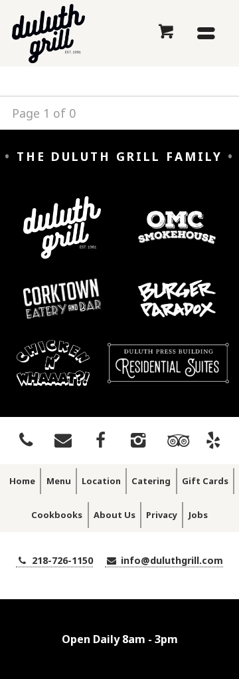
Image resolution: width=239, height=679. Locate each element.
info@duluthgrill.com (170, 560)
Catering (151, 481)
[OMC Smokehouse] (177, 237)
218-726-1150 (61, 560)
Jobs (198, 515)
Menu (58, 481)
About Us (114, 515)
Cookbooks (56, 515)
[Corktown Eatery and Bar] (62, 308)
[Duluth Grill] (62, 237)
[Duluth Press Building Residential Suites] (168, 373)
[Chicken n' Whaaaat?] (54, 373)
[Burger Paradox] (177, 308)
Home (22, 481)
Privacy (161, 515)
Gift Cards (205, 481)
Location (101, 481)
